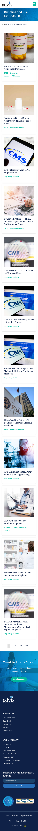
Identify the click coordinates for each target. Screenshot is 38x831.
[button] (34, 4)
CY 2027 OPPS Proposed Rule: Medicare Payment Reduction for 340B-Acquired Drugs (19, 221)
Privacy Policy (14, 821)
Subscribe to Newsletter (11, 760)
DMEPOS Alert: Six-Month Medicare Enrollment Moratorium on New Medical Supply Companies (17, 625)
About (5, 747)
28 (21, 646)
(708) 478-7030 (8, 763)
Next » (27, 646)
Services (6, 727)
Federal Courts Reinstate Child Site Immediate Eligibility (18, 574)
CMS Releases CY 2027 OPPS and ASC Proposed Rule (19, 271)
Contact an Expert (9, 754)
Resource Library (9, 718)
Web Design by (17, 825)
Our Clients (7, 724)
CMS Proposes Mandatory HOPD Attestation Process (19, 320)
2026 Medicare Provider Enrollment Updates (15, 522)
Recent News (7, 731)
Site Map (24, 821)
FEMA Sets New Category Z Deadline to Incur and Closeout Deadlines (18, 423)
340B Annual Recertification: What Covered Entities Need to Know (18, 121)
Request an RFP (8, 757)
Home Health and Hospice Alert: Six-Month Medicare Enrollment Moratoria (18, 371)
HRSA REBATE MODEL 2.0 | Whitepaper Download (16, 67)
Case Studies (7, 721)
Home (4, 24)
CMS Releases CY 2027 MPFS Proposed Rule (17, 171)
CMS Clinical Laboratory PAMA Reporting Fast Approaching (18, 473)
